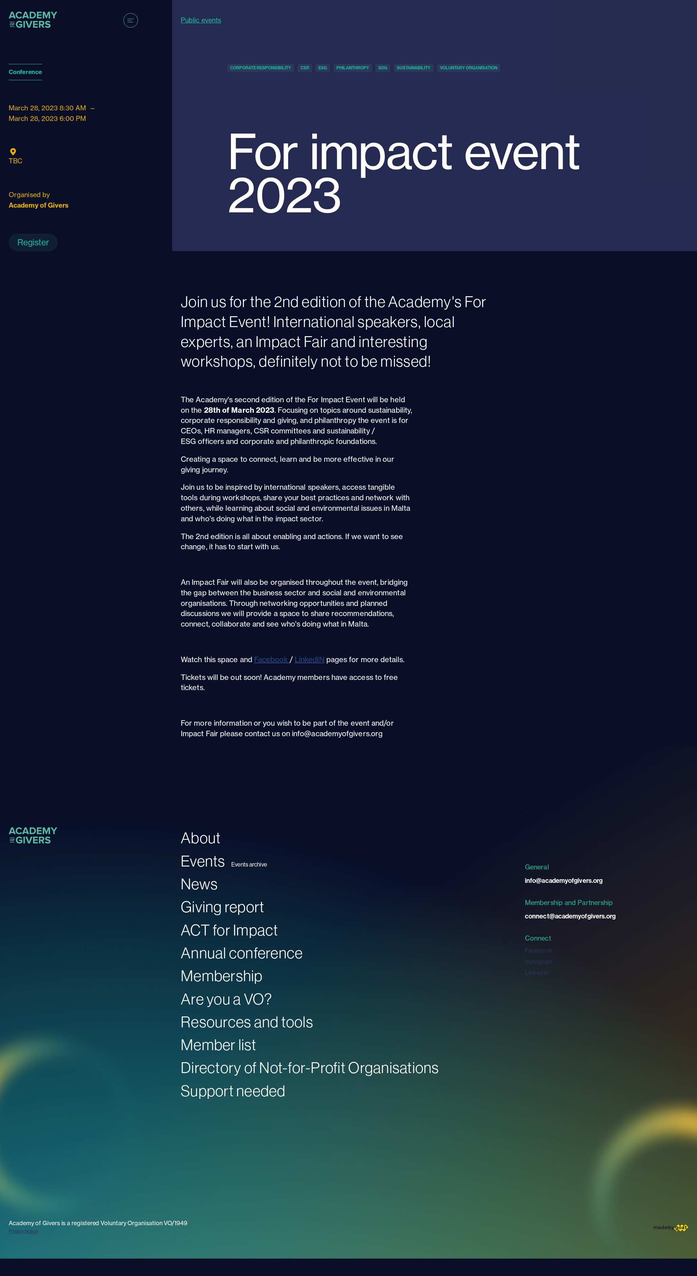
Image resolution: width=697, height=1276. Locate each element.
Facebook (272, 659)
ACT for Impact (229, 929)
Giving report (222, 906)
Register (33, 242)
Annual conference (242, 952)
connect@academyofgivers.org (570, 916)
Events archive (249, 864)
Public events (201, 20)
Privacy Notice (23, 1231)
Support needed (233, 1090)
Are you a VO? (226, 998)
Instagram (539, 961)
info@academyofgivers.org (564, 880)
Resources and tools (247, 1021)
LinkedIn (537, 972)
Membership (222, 975)
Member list (218, 1044)
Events (203, 861)
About (201, 837)
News (199, 883)
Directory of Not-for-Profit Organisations (310, 1067)
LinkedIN (310, 659)
